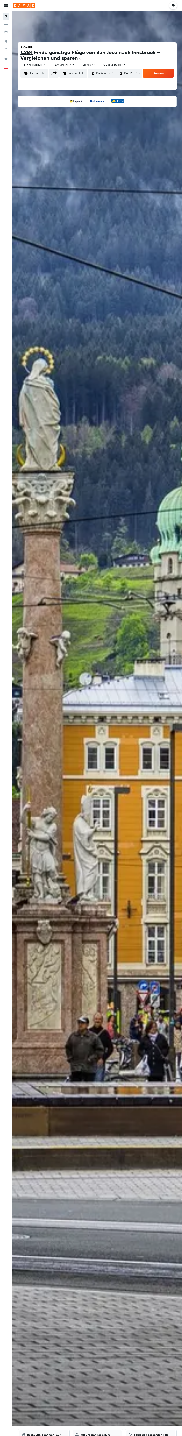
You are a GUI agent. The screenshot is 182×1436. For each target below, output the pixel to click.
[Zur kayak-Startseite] (24, 5)
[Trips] (6, 59)
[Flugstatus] (6, 49)
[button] (6, 5)
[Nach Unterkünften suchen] (6, 23)
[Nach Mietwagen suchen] (6, 31)
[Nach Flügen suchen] (6, 16)
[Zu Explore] (6, 41)
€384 (26, 52)
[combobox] (89, 65)
